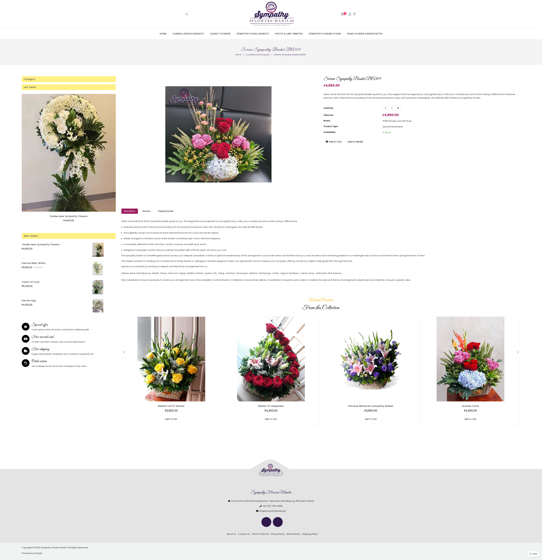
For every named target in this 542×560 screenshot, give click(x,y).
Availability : (330, 132)
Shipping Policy (310, 533)
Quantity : (329, 108)
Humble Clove (470, 406)
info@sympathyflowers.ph (272, 510)
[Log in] (349, 14)
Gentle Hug (29, 300)
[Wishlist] (354, 14)
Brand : (327, 120)
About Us (231, 533)
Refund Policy (293, 533)
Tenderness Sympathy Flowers (69, 216)
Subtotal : (329, 115)
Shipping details (165, 211)
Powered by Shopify (32, 553)
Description (129, 211)
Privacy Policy (278, 533)
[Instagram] (278, 522)
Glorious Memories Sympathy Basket (371, 406)
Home (238, 54)
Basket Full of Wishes (171, 406)
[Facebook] (266, 522)
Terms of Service (260, 533)
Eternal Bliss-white (33, 263)
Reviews (146, 211)
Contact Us (244, 533)
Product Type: (331, 126)
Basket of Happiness (271, 406)
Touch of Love (30, 282)
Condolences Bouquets (258, 54)
